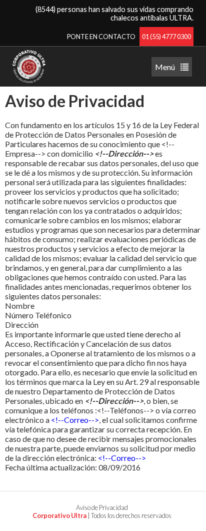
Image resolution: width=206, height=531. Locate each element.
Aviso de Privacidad (102, 507)
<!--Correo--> (75, 419)
